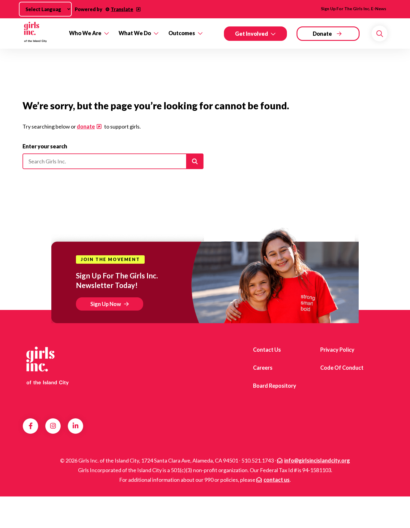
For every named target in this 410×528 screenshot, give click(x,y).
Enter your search (45, 146)
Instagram (53, 426)
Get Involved (251, 33)
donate (86, 126)
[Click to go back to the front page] (42, 33)
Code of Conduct (341, 367)
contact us (277, 479)
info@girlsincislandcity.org (317, 460)
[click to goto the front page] (47, 365)
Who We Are (85, 33)
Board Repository (274, 385)
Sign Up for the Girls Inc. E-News (353, 8)
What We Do (135, 33)
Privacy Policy (337, 349)
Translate (122, 9)
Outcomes (181, 33)
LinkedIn (75, 426)
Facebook (31, 426)
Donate (322, 33)
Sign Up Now (105, 304)
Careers (263, 367)
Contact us (267, 349)
